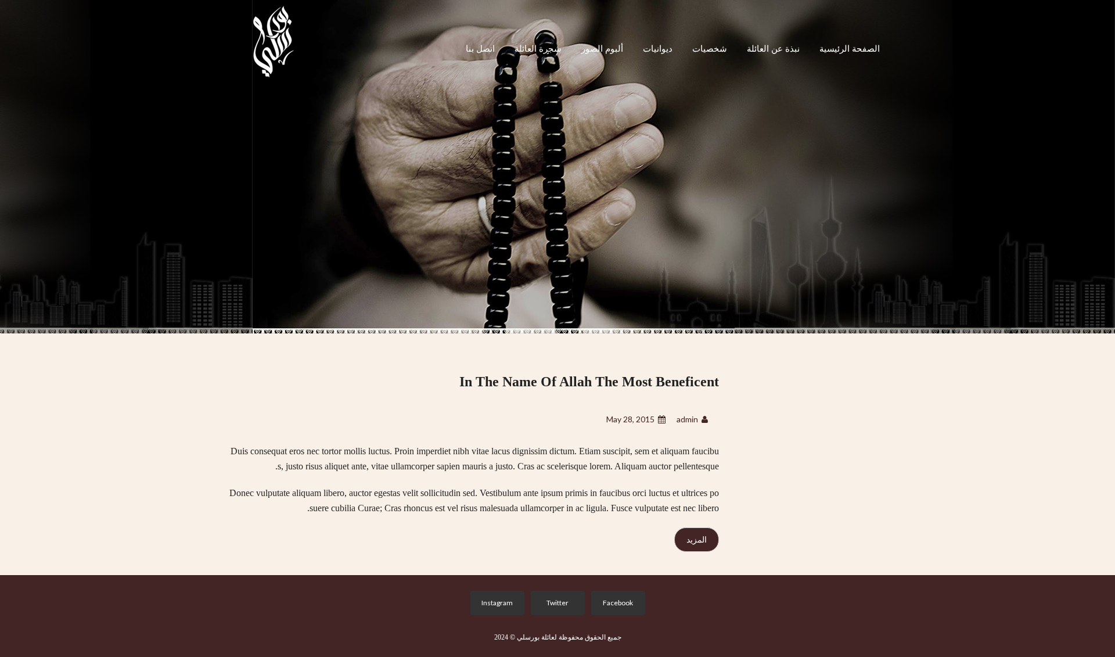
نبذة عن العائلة (773, 48)
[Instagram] (495, 603)
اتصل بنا (480, 48)
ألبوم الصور (602, 48)
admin (687, 419)
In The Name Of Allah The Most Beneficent (589, 381)
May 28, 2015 (630, 419)
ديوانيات (657, 48)
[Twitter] (555, 603)
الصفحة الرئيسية (849, 48)
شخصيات (709, 48)
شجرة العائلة (538, 48)
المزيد (696, 539)
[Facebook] (616, 603)
